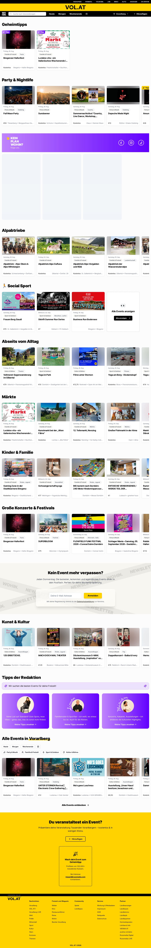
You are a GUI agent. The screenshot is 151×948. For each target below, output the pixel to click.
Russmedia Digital (126, 935)
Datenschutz (102, 919)
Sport (31, 925)
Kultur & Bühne (72, 752)
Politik (31, 919)
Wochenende (75, 14)
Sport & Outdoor (52, 752)
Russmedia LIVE (126, 939)
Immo (116, 2)
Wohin (54, 919)
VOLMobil (100, 2)
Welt (31, 915)
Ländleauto (124, 909)
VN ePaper (145, 2)
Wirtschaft (33, 922)
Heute (52, 14)
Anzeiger (133, 2)
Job (108, 2)
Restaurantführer (58, 912)
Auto (124, 2)
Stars (31, 932)
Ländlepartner (125, 919)
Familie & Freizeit (32, 752)
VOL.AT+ (32, 909)
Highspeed (77, 2)
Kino (53, 909)
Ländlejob (123, 915)
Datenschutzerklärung (85, 601)
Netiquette (101, 915)
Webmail (88, 2)
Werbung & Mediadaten (106, 905)
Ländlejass (79, 909)
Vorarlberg (121, 14)
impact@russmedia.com (75, 877)
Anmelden (93, 595)
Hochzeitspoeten (126, 922)
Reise (54, 915)
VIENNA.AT (124, 929)
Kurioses (32, 935)
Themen (32, 939)
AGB (99, 912)
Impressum (101, 909)
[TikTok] (141, 142)
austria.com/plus (126, 932)
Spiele (77, 905)
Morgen (62, 14)
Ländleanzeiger (125, 905)
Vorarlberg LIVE (35, 912)
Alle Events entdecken (74, 805)
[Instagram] (131, 142)
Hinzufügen (141, 14)
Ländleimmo (124, 912)
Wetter (54, 905)
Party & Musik (12, 752)
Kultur (31, 929)
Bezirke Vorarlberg (59, 922)
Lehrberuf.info (125, 925)
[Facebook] (121, 142)
